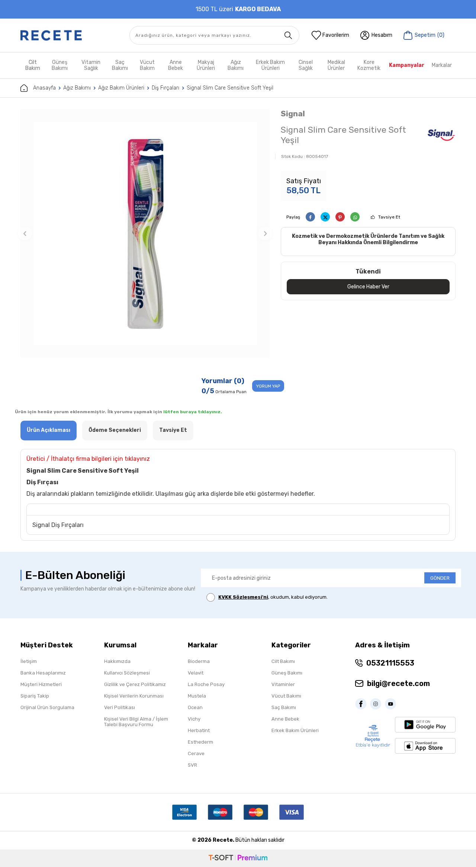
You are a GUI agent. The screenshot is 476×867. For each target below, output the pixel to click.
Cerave (196, 753)
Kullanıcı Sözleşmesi (127, 673)
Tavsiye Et (389, 217)
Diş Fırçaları (165, 88)
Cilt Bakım (32, 65)
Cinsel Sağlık (306, 65)
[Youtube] (392, 703)
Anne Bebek (175, 65)
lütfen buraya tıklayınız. (192, 411)
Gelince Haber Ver (368, 287)
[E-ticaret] (238, 858)
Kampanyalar (406, 65)
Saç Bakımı (120, 65)
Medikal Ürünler (336, 65)
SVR (192, 765)
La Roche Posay (206, 684)
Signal (293, 113)
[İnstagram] (377, 703)
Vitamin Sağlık (90, 65)
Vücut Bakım (147, 65)
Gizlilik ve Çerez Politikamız (135, 684)
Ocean (195, 707)
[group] (145, 233)
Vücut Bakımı (286, 696)
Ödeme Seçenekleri (115, 430)
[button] (25, 233)
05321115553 (390, 663)
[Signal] (441, 136)
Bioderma (199, 661)
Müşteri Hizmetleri (41, 684)
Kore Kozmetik (368, 65)
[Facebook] (362, 703)
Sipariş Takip (34, 696)
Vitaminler (283, 684)
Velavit (195, 673)
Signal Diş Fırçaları (58, 524)
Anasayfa (44, 88)
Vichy (194, 719)
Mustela (197, 696)
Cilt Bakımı (283, 661)
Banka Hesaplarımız (43, 673)
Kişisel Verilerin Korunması (134, 696)
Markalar (442, 65)
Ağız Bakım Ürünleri (121, 88)
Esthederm (200, 742)
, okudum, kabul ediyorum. (273, 597)
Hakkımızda (117, 661)
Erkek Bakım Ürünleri (270, 65)
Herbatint (199, 730)
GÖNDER (440, 578)
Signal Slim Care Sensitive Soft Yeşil (230, 88)
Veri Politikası (119, 707)
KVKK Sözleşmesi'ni (243, 597)
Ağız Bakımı (236, 65)
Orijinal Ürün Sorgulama (47, 707)
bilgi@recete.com (398, 683)
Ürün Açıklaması (48, 430)
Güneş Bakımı (60, 65)
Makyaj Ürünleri (206, 65)
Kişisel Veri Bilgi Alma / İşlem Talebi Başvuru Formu (136, 721)
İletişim (28, 661)
